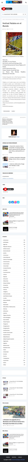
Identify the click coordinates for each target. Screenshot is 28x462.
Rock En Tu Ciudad (13, 227)
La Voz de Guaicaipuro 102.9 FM (17, 459)
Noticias (14, 308)
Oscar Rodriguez (14, 317)
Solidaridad (14, 351)
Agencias (14, 244)
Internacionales (8, 19)
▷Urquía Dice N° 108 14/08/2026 (10, 14)
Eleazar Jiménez (14, 283)
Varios (14, 362)
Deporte (14, 276)
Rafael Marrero (14, 336)
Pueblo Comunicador (14, 332)
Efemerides (14, 281)
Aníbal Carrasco (14, 248)
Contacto (14, 270)
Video (14, 364)
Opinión (14, 313)
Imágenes (14, 291)
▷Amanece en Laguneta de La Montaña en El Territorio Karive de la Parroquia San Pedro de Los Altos (13, 421)
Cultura (14, 274)
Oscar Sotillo (14, 319)
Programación (14, 328)
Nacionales (14, 304)
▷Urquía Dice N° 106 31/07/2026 (16, 387)
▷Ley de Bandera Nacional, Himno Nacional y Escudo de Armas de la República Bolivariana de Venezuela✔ (16, 214)
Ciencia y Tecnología (14, 259)
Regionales (14, 341)
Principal (8, 457)
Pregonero (14, 323)
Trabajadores (14, 358)
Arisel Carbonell (14, 250)
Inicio (4, 19)
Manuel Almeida (14, 300)
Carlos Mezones (14, 257)
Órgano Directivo (14, 315)
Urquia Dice (14, 360)
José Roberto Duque (14, 296)
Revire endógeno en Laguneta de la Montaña (16, 221)
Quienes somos (14, 334)
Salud (14, 349)
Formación (14, 285)
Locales (13, 111)
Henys (5, 29)
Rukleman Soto (14, 347)
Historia (14, 289)
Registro (14, 343)
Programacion (14, 326)
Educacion (14, 278)
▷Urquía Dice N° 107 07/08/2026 (16, 381)
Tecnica (14, 356)
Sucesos (14, 354)
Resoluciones (14, 345)
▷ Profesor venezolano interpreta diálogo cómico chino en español (17, 158)
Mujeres (14, 302)
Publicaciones (14, 330)
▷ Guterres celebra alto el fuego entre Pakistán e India (16, 164)
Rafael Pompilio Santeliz (14, 339)
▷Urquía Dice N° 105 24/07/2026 (16, 394)
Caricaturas (14, 255)
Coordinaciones (14, 272)
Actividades (14, 242)
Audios (14, 253)
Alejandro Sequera (14, 246)
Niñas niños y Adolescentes (14, 306)
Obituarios (14, 311)
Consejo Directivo (14, 268)
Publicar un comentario (8, 178)
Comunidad (14, 265)
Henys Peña (14, 287)
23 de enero (14, 240)
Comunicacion (14, 261)
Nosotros (14, 457)
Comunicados (14, 263)
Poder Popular (14, 321)
